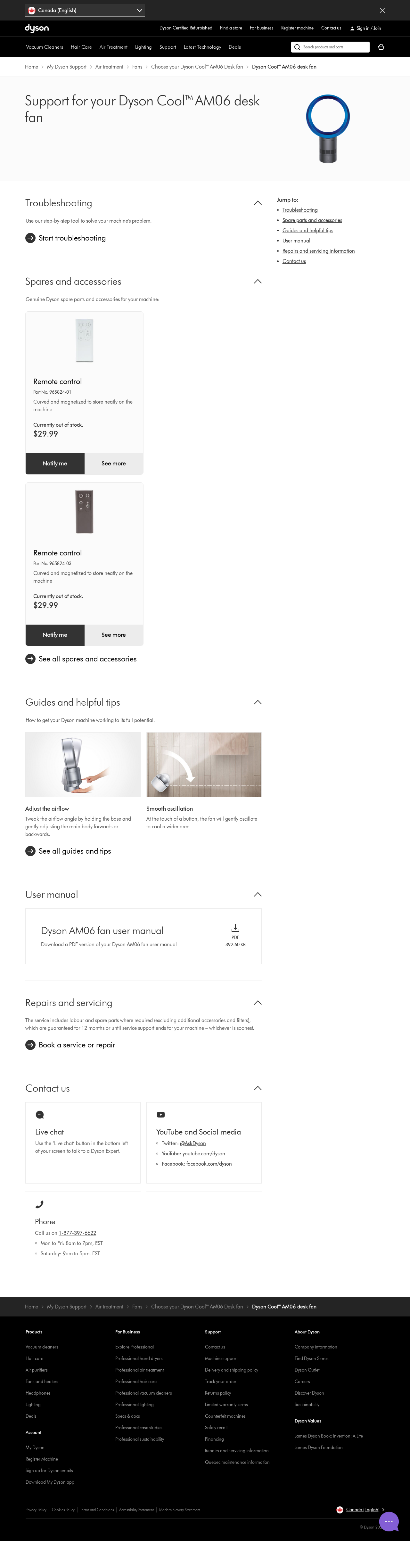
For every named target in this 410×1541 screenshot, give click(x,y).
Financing (214, 1439)
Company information (316, 1347)
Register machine (297, 28)
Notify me (55, 463)
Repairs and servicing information (319, 251)
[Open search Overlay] (330, 47)
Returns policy (218, 1393)
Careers (302, 1381)
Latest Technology (202, 47)
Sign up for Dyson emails (49, 1470)
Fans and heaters (42, 1381)
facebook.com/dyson (209, 1164)
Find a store (231, 28)
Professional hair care (136, 1381)
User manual (296, 241)
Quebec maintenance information (237, 1462)
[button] (360, 1510)
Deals (235, 47)
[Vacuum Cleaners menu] (66, 47)
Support (168, 47)
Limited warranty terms (226, 1404)
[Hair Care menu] (95, 47)
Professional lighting (134, 1404)
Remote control (57, 381)
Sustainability (307, 1404)
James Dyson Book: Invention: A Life (329, 1436)
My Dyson (35, 1447)
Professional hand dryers (139, 1358)
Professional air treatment (139, 1370)
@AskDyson (193, 1143)
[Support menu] (179, 47)
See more (114, 463)
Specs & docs (127, 1416)
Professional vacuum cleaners (143, 1393)
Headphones (38, 1393)
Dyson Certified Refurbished (186, 28)
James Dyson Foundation (319, 1447)
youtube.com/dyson (204, 1154)
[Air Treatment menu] (130, 47)
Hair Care (81, 47)
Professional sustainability (139, 1439)
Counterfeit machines (225, 1416)
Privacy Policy (36, 1509)
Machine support (221, 1358)
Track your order (220, 1381)
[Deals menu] (244, 47)
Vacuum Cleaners (44, 47)
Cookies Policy (63, 1509)
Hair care (34, 1358)
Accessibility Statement (136, 1509)
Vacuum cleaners (42, 1347)
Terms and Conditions (97, 1509)
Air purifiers (37, 1370)
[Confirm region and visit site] (382, 10)
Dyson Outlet (307, 1370)
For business (262, 28)
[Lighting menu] (155, 47)
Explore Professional (134, 1347)
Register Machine (42, 1459)
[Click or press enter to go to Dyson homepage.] (37, 28)
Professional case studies (138, 1427)
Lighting (143, 47)
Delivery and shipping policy (231, 1370)
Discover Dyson (309, 1393)
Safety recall (216, 1427)
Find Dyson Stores (312, 1358)
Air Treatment (113, 47)
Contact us (331, 28)
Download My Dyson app (50, 1482)
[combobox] (85, 10)
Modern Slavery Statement (179, 1509)
